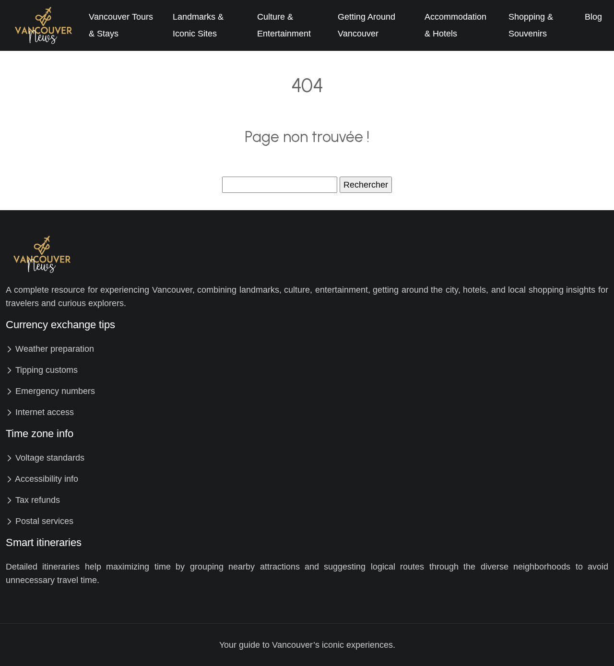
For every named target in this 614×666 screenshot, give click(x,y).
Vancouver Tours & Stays (121, 25)
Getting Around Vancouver (366, 25)
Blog (593, 17)
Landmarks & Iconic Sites (198, 25)
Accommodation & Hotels (455, 25)
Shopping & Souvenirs (530, 25)
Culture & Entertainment (284, 25)
